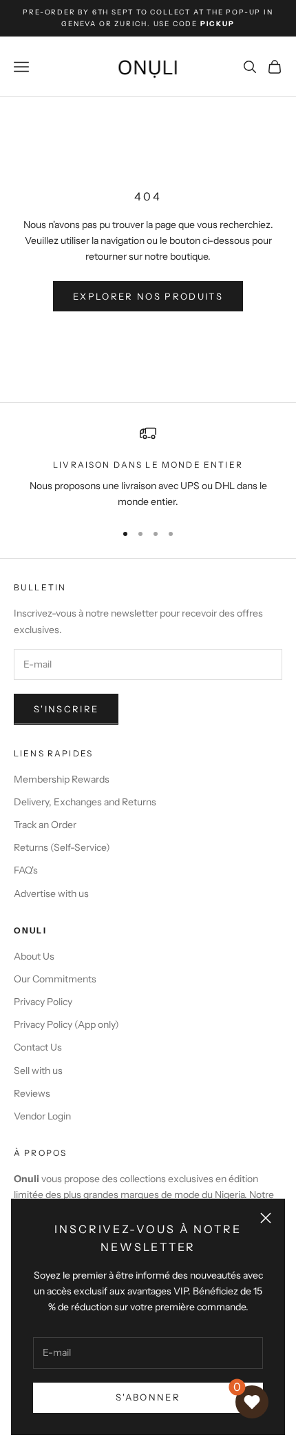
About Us (34, 956)
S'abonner (148, 1397)
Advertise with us (51, 893)
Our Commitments (55, 979)
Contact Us (38, 1047)
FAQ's (26, 870)
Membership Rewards (61, 779)
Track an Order (45, 824)
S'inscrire (66, 708)
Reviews (32, 1093)
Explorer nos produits (148, 296)
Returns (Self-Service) (62, 847)
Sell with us (38, 1070)
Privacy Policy (43, 1001)
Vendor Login (42, 1116)
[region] (148, 467)
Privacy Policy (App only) (66, 1024)
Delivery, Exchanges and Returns (85, 802)
